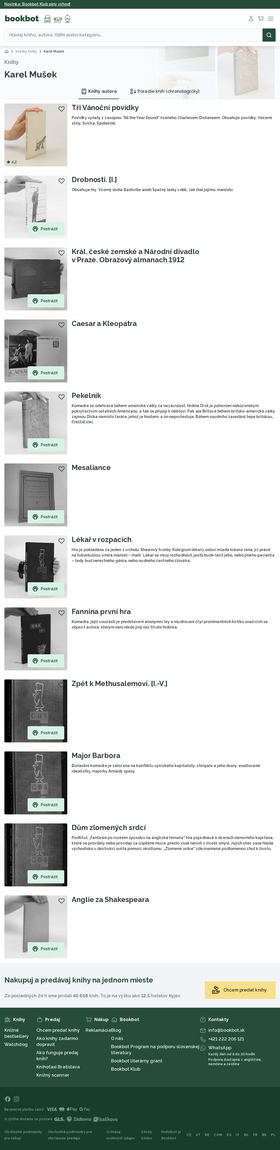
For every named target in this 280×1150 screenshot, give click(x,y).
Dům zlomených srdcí (109, 827)
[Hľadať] (269, 35)
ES (229, 1135)
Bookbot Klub (125, 1069)
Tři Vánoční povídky (105, 107)
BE (264, 1135)
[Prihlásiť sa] (251, 19)
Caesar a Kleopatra (104, 323)
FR (255, 1135)
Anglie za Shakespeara (110, 899)
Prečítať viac (82, 421)
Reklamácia (98, 1030)
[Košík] (261, 19)
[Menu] (271, 19)
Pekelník (86, 395)
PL (273, 1135)
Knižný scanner (52, 1075)
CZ (189, 1135)
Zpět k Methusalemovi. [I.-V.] (120, 683)
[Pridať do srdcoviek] (61, 109)
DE (207, 1135)
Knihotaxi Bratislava (58, 1067)
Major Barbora (96, 755)
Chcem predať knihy (58, 1030)
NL (246, 1135)
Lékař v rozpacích (102, 539)
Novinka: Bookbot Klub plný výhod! (37, 4)
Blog (116, 1030)
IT (238, 1135)
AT (198, 1135)
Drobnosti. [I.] (94, 179)
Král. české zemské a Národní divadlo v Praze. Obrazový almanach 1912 (135, 255)
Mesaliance (91, 467)
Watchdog (16, 1044)
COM (218, 1135)
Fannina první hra (101, 611)
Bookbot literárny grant (136, 1060)
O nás (117, 1038)
